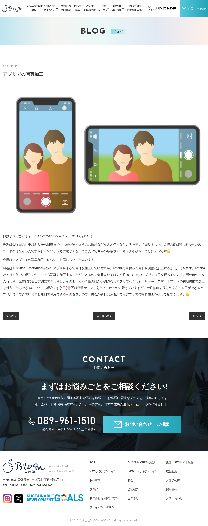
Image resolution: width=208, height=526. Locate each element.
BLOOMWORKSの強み (142, 462)
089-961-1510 (18, 485)
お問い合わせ (174, 498)
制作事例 (95, 480)
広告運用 (171, 471)
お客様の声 (173, 480)
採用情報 (171, 489)
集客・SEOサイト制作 (180, 462)
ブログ (94, 489)
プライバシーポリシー (103, 507)
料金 (130, 480)
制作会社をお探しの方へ (105, 498)
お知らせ (133, 498)
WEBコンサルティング (142, 471)
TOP (92, 462)
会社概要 (133, 489)
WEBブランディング (102, 471)
